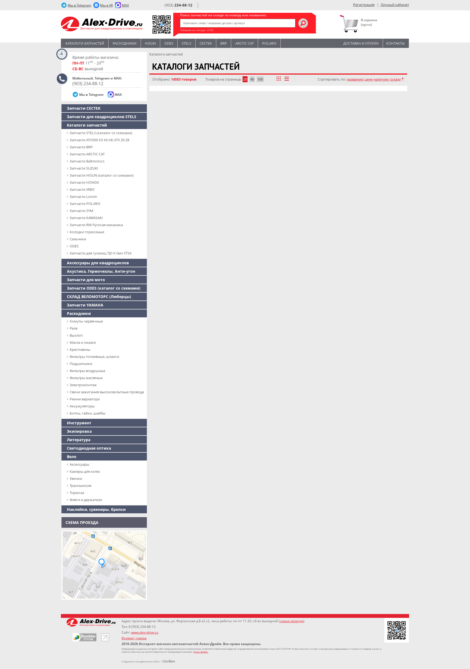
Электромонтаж (83, 384)
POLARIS (269, 43)
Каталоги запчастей (85, 43)
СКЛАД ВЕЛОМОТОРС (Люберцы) (99, 296)
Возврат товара (134, 638)
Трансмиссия (80, 485)
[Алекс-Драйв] (102, 25)
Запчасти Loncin (83, 196)
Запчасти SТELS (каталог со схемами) (101, 132)
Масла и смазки (83, 342)
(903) (178, 5)
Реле (74, 328)
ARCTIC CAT (244, 43)
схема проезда (291, 621)
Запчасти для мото (86, 279)
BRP (223, 43)
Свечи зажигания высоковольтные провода (107, 391)
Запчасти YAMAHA (85, 305)
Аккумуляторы (82, 406)
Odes (168, 43)
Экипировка (79, 431)
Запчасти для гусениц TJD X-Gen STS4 (100, 253)
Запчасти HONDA (84, 182)
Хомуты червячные (86, 321)
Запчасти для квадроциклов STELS (101, 116)
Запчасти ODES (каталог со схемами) (103, 288)
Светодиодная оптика (89, 448)
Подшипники (81, 363)
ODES (74, 246)
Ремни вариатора (85, 399)
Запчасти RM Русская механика (96, 224)
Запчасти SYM (81, 210)
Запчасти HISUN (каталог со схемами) (102, 175)
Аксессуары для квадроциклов (98, 262)
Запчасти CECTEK (83, 108)
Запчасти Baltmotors (87, 161)
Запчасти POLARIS (85, 203)
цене (368, 79)
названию (355, 79)
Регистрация (364, 4)
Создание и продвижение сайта (141, 661)
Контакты (395, 43)
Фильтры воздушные (87, 370)
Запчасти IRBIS (82, 189)
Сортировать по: (332, 79)
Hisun (150, 43)
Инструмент (79, 422)
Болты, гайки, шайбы (88, 413)
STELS (186, 43)
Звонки (76, 478)
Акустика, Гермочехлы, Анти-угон (101, 271)
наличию (381, 79)
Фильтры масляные (86, 377)
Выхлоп (76, 335)
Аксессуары (79, 464)
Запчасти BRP (81, 147)
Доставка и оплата (361, 43)
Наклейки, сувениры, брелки (96, 509)
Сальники (78, 239)
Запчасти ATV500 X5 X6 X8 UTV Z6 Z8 (99, 139)
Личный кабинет (395, 4)
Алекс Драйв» (201, 651)
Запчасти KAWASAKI (86, 217)
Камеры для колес (85, 471)
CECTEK (206, 43)
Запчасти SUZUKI (84, 168)
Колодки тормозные (87, 231)
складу (395, 79)
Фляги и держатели (86, 499)
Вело (71, 456)
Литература (78, 439)
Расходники (125, 43)
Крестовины (80, 349)
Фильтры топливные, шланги (94, 356)
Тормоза (77, 492)
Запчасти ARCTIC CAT (87, 154)
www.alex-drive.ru (144, 632)
